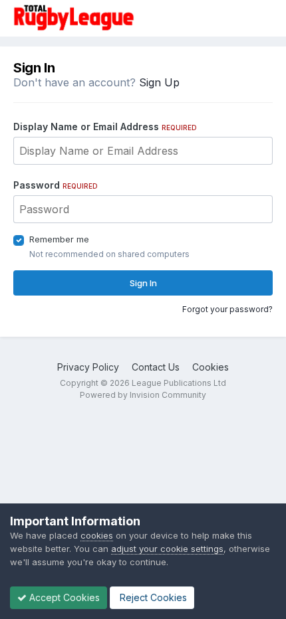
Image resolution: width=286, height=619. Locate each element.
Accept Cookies (63, 597)
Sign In (143, 283)
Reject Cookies (152, 597)
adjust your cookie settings (167, 548)
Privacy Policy (88, 367)
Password (55, 185)
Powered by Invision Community (143, 395)
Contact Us (156, 367)
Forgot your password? (227, 309)
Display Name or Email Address (105, 126)
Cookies (210, 367)
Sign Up (159, 82)
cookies (96, 535)
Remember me (59, 239)
